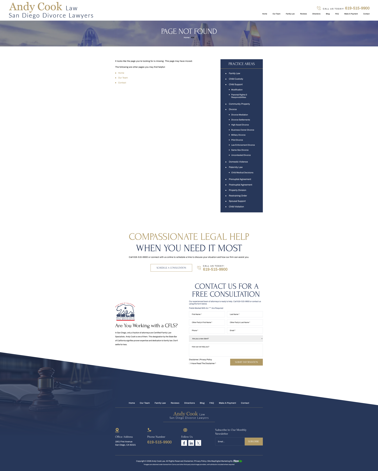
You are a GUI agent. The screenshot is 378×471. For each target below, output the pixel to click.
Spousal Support (237, 201)
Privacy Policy (206, 360)
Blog (328, 14)
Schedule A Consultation (171, 267)
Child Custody (236, 79)
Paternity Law (236, 167)
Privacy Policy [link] (200, 461)
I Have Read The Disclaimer (203, 363)
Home (264, 14)
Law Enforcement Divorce (243, 145)
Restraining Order (238, 195)
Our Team (276, 14)
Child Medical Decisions (242, 172)
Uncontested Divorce (241, 155)
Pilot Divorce (237, 140)
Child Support (236, 84)
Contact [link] (122, 83)
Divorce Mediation (239, 115)
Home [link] (121, 73)
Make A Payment (351, 14)
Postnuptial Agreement (240, 185)
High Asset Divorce (240, 125)
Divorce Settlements (240, 120)
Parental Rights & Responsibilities (239, 96)
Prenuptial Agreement (240, 179)
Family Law (290, 14)
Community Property (239, 104)
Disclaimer (193, 360)
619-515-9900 (357, 8)
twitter (198, 443)
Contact (366, 14)
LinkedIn (191, 443)
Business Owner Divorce (242, 130)
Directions (316, 14)
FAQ (337, 14)
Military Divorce (238, 135)
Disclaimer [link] (188, 461)
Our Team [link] (123, 78)
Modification (237, 90)
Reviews (303, 14)
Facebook (184, 443)
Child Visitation (236, 206)
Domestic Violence (238, 162)
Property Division (237, 190)
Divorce (233, 109)
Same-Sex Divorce (240, 150)
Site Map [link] (211, 461)
